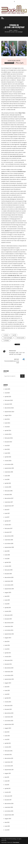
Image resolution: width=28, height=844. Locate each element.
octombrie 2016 (9, 543)
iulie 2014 (7, 641)
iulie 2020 (7, 449)
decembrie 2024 (9, 408)
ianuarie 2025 (8, 404)
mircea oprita (20, 338)
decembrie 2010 (9, 803)
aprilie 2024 (8, 430)
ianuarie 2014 (8, 664)
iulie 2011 (7, 777)
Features (13, 60)
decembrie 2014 (9, 622)
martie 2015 (8, 611)
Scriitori (18, 60)
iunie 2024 (7, 423)
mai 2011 (7, 784)
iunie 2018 (7, 476)
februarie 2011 (8, 796)
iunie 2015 (7, 600)
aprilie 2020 (8, 457)
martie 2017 (8, 524)
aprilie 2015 (8, 607)
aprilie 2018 (8, 483)
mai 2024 (7, 427)
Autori (9, 60)
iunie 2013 (7, 690)
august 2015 (8, 592)
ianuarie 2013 (8, 709)
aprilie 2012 (8, 743)
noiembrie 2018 (9, 472)
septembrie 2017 (9, 506)
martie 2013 (8, 702)
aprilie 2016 (8, 562)
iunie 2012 (7, 736)
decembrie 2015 (9, 577)
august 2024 (8, 415)
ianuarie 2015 (8, 619)
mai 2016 (7, 558)
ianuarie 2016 (8, 573)
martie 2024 (8, 434)
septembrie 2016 (9, 547)
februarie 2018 (8, 491)
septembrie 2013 (9, 679)
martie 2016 (8, 566)
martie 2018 (8, 487)
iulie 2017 (7, 509)
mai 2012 (7, 739)
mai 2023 (7, 445)
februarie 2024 (9, 438)
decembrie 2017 (9, 498)
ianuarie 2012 (8, 754)
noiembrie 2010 (9, 807)
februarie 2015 (8, 615)
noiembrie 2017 (9, 502)
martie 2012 (8, 747)
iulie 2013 (7, 687)
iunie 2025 (7, 389)
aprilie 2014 (8, 653)
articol (6, 335)
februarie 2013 (8, 705)
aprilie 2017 (8, 521)
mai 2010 (7, 830)
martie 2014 (8, 656)
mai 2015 (7, 604)
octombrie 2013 (9, 675)
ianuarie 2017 (8, 532)
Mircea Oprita (19, 63)
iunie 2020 (7, 453)
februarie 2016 (8, 570)
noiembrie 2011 (9, 762)
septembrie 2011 (9, 769)
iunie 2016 (7, 555)
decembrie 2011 (9, 758)
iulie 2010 (7, 822)
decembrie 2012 (9, 713)
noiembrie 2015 (9, 581)
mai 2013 (7, 694)
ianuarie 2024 (8, 442)
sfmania (6, 340)
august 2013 (8, 683)
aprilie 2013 (8, 698)
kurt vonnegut (8, 338)
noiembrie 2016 (9, 540)
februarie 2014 (9, 660)
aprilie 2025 (8, 396)
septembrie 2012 (9, 724)
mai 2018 (7, 479)
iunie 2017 (7, 513)
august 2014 (8, 638)
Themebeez (16, 842)
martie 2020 (8, 460)
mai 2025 (7, 393)
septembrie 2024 (9, 411)
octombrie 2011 (9, 766)
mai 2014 (7, 649)
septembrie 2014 (9, 634)
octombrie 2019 (9, 464)
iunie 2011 (7, 781)
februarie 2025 (9, 400)
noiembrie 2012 (9, 717)
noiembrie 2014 (9, 626)
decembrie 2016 (9, 536)
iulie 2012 (7, 732)
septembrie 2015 (9, 589)
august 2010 (8, 818)
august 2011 (8, 773)
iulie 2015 (7, 596)
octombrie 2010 (9, 811)
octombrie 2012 (9, 720)
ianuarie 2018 (8, 494)
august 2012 (8, 728)
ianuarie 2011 (8, 800)
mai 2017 (7, 517)
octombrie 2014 (9, 630)
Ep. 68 (14, 335)
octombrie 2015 (9, 585)
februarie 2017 (8, 528)
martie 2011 (8, 792)
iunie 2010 (7, 826)
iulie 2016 (7, 551)
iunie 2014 (7, 645)
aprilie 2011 (7, 788)
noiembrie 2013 (9, 671)
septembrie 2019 (9, 468)
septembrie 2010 (9, 815)
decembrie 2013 (9, 668)
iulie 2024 (7, 419)
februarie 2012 (8, 751)
